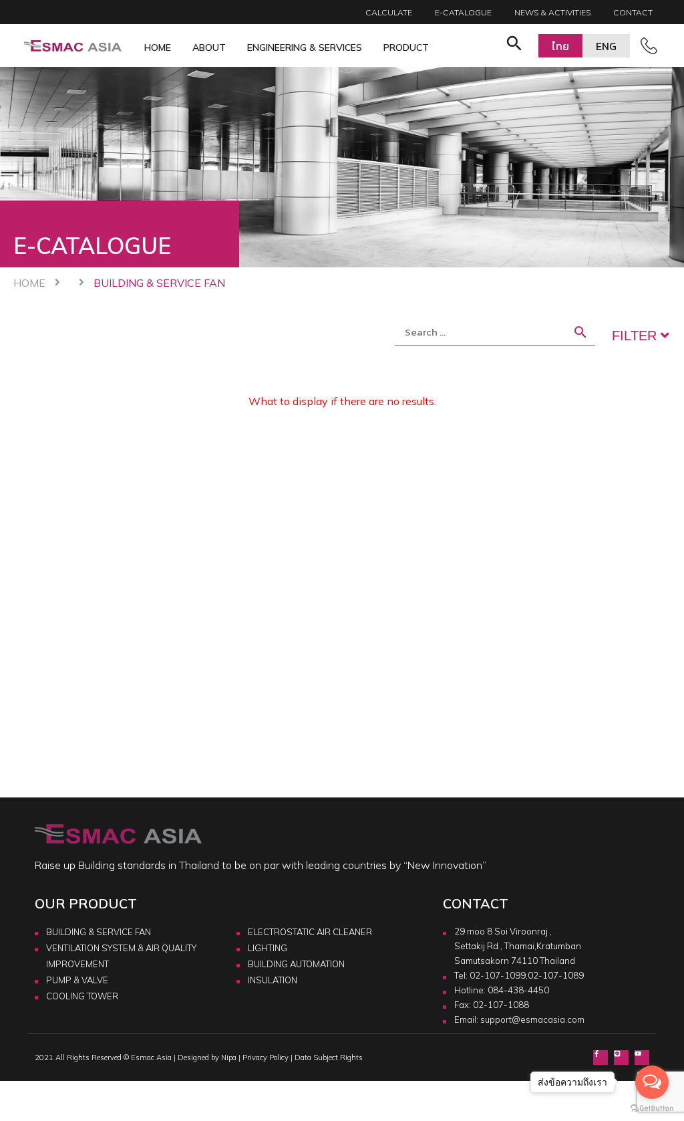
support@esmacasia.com (532, 1019)
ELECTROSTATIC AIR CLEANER (310, 931)
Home (157, 47)
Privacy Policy (265, 1057)
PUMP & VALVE (77, 980)
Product (406, 47)
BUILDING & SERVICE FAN (98, 931)
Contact (633, 12)
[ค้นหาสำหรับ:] (495, 332)
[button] (514, 45)
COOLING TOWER (82, 996)
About (209, 47)
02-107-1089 (556, 975)
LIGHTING (267, 948)
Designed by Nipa (207, 1057)
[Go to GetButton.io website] (652, 1108)
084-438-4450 (518, 990)
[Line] (621, 1057)
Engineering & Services (304, 47)
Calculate (388, 12)
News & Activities (552, 12)
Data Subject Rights (329, 1057)
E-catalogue (463, 12)
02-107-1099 (498, 975)
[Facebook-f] (600, 1057)
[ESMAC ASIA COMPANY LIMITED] (73, 45)
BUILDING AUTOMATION (296, 964)
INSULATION (272, 980)
